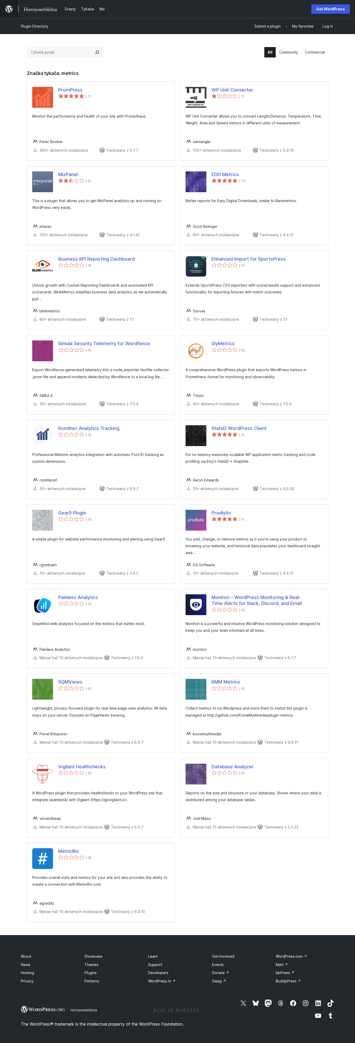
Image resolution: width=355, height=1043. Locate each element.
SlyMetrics (223, 343)
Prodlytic (221, 513)
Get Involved (223, 956)
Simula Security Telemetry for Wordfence (104, 343)
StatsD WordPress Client (239, 428)
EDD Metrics (225, 174)
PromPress (70, 90)
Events (218, 964)
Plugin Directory (34, 26)
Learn (153, 956)
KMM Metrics (226, 682)
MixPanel (68, 174)
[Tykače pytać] (97, 52)
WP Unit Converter (232, 90)
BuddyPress (288, 981)
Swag (219, 981)
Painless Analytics (78, 597)
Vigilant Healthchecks (82, 766)
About (26, 956)
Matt (282, 964)
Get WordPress (330, 9)
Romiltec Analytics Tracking (88, 428)
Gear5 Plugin (72, 513)
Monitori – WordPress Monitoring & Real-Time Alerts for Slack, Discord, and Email (257, 600)
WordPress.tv (162, 981)
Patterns (91, 981)
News (25, 964)
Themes (91, 964)
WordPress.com (291, 956)
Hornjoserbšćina (83, 1010)
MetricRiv (68, 851)
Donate (220, 972)
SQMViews (70, 682)
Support (155, 964)
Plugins (90, 972)
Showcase (93, 956)
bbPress (285, 972)
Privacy (27, 981)
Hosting (27, 972)
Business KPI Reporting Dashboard (96, 259)
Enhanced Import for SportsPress (249, 259)
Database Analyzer (233, 766)
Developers (158, 972)
